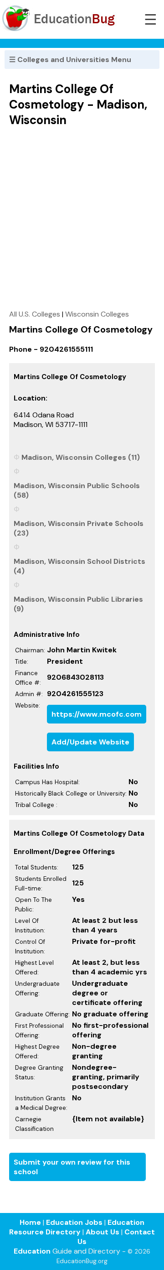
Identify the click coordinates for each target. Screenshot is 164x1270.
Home (30, 1222)
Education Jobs (74, 1222)
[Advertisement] (82, 218)
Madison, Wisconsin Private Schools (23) (79, 528)
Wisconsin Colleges (97, 314)
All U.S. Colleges (34, 314)
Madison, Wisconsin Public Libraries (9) (78, 604)
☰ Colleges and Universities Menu (70, 59)
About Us (102, 1232)
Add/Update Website (90, 742)
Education (32, 1251)
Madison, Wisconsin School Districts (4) (79, 566)
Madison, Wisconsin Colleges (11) (80, 457)
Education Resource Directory (76, 1227)
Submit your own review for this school (72, 1166)
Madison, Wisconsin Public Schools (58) (77, 490)
